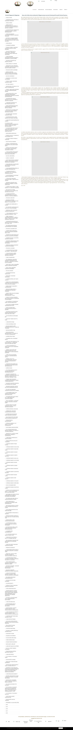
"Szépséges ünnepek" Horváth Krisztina (11, 456)
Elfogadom (60, 728)
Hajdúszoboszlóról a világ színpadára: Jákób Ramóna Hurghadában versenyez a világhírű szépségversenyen (12, 95)
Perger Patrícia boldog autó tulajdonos (11, 441)
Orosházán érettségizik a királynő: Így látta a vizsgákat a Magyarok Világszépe (11, 99)
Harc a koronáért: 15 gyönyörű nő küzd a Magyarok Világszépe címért (11, 401)
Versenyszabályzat (48, 9)
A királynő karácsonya (10, 601)
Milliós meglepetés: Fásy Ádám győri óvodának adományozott (11, 418)
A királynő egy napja (10, 321)
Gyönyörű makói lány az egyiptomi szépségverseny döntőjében (10, 604)
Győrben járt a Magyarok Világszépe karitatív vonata (10, 411)
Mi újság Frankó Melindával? (11, 641)
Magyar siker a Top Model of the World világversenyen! (12, 87)
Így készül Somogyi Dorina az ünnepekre (11, 139)
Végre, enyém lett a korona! (11, 63)
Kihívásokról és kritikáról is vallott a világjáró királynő (11, 538)
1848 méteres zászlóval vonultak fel (10, 273)
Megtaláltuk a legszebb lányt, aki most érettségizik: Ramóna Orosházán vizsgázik (11, 110)
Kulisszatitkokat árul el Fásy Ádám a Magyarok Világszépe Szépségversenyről (11, 528)
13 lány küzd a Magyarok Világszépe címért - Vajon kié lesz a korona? (11, 179)
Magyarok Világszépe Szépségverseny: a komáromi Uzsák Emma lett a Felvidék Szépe (11, 200)
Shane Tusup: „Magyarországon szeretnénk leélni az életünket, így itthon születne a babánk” (12, 283)
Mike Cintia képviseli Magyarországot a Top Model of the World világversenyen (11, 333)
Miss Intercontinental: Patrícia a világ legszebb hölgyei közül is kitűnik (11, 506)
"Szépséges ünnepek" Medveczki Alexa (11, 469)
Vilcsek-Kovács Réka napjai (11, 637)
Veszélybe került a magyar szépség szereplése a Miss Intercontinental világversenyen (11, 608)
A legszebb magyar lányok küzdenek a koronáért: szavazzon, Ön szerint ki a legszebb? (11, 558)
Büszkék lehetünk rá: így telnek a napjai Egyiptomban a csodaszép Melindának (11, 676)
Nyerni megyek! (9, 43)
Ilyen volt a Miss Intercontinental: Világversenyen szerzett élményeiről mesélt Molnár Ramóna (11, 125)
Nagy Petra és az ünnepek (11, 141)
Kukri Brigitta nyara (10, 633)
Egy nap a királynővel (10, 155)
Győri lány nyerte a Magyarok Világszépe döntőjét (11, 545)
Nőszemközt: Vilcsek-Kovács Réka (12, 702)
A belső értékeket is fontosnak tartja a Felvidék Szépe (11, 176)
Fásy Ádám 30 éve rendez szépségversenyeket (10, 578)
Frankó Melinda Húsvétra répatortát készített (10, 652)
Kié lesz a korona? (9, 270)
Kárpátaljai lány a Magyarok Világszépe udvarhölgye (11, 211)
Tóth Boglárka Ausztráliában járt (11, 316)
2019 (7, 706)
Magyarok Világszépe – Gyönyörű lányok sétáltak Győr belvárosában (12, 566)
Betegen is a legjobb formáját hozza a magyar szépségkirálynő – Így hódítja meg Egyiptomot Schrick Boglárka (12, 40)
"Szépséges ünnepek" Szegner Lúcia (11, 466)
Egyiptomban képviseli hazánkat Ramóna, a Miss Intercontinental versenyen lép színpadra (12, 161)
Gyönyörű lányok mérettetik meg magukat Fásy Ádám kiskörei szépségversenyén (11, 364)
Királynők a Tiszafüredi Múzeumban (10, 276)
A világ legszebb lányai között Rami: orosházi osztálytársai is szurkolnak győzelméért (11, 152)
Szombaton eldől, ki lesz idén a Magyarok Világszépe (11, 238)
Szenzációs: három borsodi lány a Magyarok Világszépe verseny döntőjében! (12, 241)
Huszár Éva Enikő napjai (10, 628)
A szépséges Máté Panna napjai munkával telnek (11, 617)
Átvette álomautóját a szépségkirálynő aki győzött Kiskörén (10, 308)
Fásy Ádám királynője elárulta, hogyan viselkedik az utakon (11, 499)
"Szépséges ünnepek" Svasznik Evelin (11, 453)
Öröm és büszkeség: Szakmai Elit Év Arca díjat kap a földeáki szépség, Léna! (12, 516)
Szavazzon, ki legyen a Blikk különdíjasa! (11, 79)
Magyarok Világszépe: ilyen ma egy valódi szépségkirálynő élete (11, 387)
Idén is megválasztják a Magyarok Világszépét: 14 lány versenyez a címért (11, 562)
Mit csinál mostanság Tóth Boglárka (11, 685)
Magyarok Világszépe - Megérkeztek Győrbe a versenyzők (11, 570)
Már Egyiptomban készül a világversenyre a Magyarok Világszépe (10, 290)
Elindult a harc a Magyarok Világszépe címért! (11, 82)
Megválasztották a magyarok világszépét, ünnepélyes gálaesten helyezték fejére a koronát (11, 66)
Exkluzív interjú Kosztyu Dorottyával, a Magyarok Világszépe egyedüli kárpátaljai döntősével (11, 53)
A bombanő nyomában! (10, 45)
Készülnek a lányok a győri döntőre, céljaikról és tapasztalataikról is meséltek (11, 554)
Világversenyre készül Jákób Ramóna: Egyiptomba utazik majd (11, 117)
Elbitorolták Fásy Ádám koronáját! (10, 581)
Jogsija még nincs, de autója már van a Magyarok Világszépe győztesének (11, 165)
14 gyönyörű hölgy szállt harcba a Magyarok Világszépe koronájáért (11, 523)
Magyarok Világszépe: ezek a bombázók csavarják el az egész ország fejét (11, 183)
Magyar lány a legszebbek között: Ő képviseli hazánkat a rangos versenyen (11, 681)
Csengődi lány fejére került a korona (11, 205)
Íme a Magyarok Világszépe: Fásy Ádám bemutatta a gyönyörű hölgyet (11, 541)
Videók (65, 9)
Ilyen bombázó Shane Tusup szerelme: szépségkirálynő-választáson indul (11, 393)
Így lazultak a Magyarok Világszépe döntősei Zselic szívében (12, 390)
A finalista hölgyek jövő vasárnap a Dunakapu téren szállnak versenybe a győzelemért (11, 574)
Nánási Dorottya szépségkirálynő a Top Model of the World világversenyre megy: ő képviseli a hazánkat (11, 26)
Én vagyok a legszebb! (10, 248)
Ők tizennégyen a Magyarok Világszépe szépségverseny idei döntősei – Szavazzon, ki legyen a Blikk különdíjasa (11, 261)
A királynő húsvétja (10, 654)
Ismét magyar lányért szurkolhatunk (10, 697)
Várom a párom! (9, 22)
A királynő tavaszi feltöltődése (12, 646)
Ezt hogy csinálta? (9, 84)
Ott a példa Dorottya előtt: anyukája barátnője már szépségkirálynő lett (11, 371)
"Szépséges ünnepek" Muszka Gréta (11, 463)
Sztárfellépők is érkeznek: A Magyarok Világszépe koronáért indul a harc (11, 231)
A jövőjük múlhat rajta (10, 336)
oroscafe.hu (25, 183)
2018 (7, 708)
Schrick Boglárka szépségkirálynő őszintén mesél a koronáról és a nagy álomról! (11, 57)
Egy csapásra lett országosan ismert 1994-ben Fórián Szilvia (11, 302)
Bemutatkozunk (41, 9)
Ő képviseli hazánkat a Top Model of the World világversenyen (10, 424)
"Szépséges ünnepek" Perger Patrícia (11, 444)
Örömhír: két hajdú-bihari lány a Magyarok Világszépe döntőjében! (12, 235)
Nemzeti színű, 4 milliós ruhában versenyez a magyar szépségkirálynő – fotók (12, 294)
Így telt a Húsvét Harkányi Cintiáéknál (10, 649)
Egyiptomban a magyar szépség (12, 427)
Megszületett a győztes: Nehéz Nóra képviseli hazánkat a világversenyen (11, 434)
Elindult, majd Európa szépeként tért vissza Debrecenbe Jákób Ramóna (12, 90)
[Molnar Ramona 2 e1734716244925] (44, 32)
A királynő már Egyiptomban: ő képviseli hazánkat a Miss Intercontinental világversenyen (11, 613)
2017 (7, 710)
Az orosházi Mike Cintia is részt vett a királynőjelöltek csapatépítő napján (11, 397)
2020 (7, 704)
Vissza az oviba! (9, 17)
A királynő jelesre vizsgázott (11, 673)
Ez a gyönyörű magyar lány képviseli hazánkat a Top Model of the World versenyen (11, 430)
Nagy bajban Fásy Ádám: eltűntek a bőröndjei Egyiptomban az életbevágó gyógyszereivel (12, 495)
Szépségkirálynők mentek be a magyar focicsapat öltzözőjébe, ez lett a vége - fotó (12, 222)
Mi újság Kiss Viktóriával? (11, 635)
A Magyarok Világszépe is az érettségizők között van (11, 103)
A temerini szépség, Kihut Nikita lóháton (11, 279)
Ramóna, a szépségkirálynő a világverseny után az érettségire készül (11, 144)
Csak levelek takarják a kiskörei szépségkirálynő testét (11, 305)
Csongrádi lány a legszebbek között (11, 339)
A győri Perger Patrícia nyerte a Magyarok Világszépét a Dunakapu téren (11, 550)
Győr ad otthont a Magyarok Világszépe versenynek (11, 586)
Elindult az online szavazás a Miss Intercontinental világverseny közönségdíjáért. (12, 298)
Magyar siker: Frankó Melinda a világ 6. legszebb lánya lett (11, 665)
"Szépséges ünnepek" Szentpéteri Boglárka (12, 472)
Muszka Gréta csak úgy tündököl (10, 700)
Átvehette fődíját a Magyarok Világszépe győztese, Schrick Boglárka (11, 48)
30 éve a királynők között (11, 588)
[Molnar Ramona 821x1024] (44, 69)
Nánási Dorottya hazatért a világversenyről (11, 287)
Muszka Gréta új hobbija (10, 659)
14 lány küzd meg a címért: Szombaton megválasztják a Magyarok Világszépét (10, 254)
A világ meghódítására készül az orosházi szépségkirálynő (12, 169)
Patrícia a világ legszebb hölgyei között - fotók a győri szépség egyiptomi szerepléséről (12, 491)
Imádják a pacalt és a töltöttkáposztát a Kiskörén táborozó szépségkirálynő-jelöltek (11, 360)
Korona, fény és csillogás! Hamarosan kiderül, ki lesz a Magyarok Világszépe (10, 405)
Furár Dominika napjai (10, 639)
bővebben (64, 728)
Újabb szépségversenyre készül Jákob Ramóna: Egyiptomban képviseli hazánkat (11, 106)
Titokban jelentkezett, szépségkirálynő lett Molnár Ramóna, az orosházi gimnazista (11, 194)
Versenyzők (55, 9)
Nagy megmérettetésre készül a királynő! (11, 513)
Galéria (61, 9)
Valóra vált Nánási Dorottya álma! (11, 319)
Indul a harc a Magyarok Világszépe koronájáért (10, 268)
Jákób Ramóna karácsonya (11, 133)
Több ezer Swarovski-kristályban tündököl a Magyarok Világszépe (12, 35)
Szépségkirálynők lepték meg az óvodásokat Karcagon (11, 20)
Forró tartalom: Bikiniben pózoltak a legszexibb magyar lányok (11, 355)
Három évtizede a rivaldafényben (9, 421)
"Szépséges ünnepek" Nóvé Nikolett (10, 478)
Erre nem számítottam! (10, 330)
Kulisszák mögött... (10, 583)
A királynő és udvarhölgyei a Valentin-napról (11, 438)
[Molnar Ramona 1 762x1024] (44, 158)
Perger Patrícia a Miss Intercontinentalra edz (9, 520)
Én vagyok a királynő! (10, 197)
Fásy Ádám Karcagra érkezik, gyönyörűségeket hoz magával (11, 226)
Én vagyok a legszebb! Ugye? (11, 228)
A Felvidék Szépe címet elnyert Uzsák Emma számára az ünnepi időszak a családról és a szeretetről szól (11, 130)
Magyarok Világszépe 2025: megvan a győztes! (10, 61)
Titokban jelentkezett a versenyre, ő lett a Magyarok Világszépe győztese (10, 172)
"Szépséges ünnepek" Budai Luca (12, 458)
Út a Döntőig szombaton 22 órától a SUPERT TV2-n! (11, 535)
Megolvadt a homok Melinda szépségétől (11, 662)
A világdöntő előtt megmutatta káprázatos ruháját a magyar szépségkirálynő (12, 30)
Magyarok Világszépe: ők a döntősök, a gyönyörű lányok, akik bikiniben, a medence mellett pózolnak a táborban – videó (12, 376)
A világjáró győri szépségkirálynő (9, 532)
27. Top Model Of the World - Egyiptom (11, 694)
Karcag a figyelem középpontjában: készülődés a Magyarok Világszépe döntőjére (11, 72)
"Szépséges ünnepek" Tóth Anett (12, 480)
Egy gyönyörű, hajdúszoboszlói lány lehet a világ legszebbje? (11, 208)
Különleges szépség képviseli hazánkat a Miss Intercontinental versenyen (11, 622)
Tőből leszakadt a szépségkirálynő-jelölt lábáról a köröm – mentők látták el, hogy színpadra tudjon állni (11, 218)
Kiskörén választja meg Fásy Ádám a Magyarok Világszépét (11, 415)
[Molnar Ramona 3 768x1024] (44, 113)
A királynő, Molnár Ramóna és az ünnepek (12, 121)
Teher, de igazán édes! (10, 257)
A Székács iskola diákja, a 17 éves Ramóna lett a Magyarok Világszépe (12, 187)
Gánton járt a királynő (10, 644)
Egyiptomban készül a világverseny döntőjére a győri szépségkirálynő (11, 502)
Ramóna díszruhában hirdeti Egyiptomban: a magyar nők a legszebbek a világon (11, 148)
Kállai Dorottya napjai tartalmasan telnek (10, 626)
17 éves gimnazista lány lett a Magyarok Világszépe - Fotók (11, 214)
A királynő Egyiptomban (10, 619)
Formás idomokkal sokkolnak (12, 408)
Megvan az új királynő (10, 547)
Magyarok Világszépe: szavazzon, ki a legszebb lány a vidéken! (12, 384)
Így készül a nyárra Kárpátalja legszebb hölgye (11, 631)
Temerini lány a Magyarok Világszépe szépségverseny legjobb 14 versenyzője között (11, 380)
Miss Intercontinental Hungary (41, 716)
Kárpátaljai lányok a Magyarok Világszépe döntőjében (11, 245)
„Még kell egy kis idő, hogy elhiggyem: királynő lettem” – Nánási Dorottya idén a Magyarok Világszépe (11, 351)
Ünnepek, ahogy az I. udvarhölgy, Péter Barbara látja (12, 136)
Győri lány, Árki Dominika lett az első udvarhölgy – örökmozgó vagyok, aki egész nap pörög (12, 342)
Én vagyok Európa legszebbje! (11, 69)
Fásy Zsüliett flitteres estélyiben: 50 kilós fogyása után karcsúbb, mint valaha (11, 190)
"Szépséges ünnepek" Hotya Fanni (12, 460)
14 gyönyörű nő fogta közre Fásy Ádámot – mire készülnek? (11, 251)
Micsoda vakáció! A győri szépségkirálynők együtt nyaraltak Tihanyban (12, 327)
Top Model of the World (51, 716)
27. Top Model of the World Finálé (11, 657)
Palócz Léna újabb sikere (11, 485)
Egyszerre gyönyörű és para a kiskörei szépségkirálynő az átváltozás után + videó (11, 312)
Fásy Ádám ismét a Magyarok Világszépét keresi (11, 114)
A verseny (34, 9)
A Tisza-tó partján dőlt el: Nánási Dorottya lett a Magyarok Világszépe (11, 346)
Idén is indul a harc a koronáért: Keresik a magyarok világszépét (12, 265)
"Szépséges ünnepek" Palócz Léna (12, 446)
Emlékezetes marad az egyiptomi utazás (12, 488)
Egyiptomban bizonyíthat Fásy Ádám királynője (11, 510)
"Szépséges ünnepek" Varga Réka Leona (11, 449)
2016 (7, 712)
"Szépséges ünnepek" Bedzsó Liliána (11, 475)
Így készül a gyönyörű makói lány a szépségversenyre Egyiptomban (11, 598)
